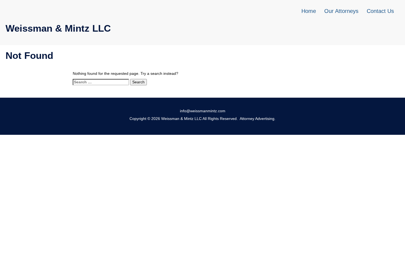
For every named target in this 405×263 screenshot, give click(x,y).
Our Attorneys (341, 11)
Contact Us (380, 11)
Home (308, 11)
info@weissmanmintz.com (202, 111)
